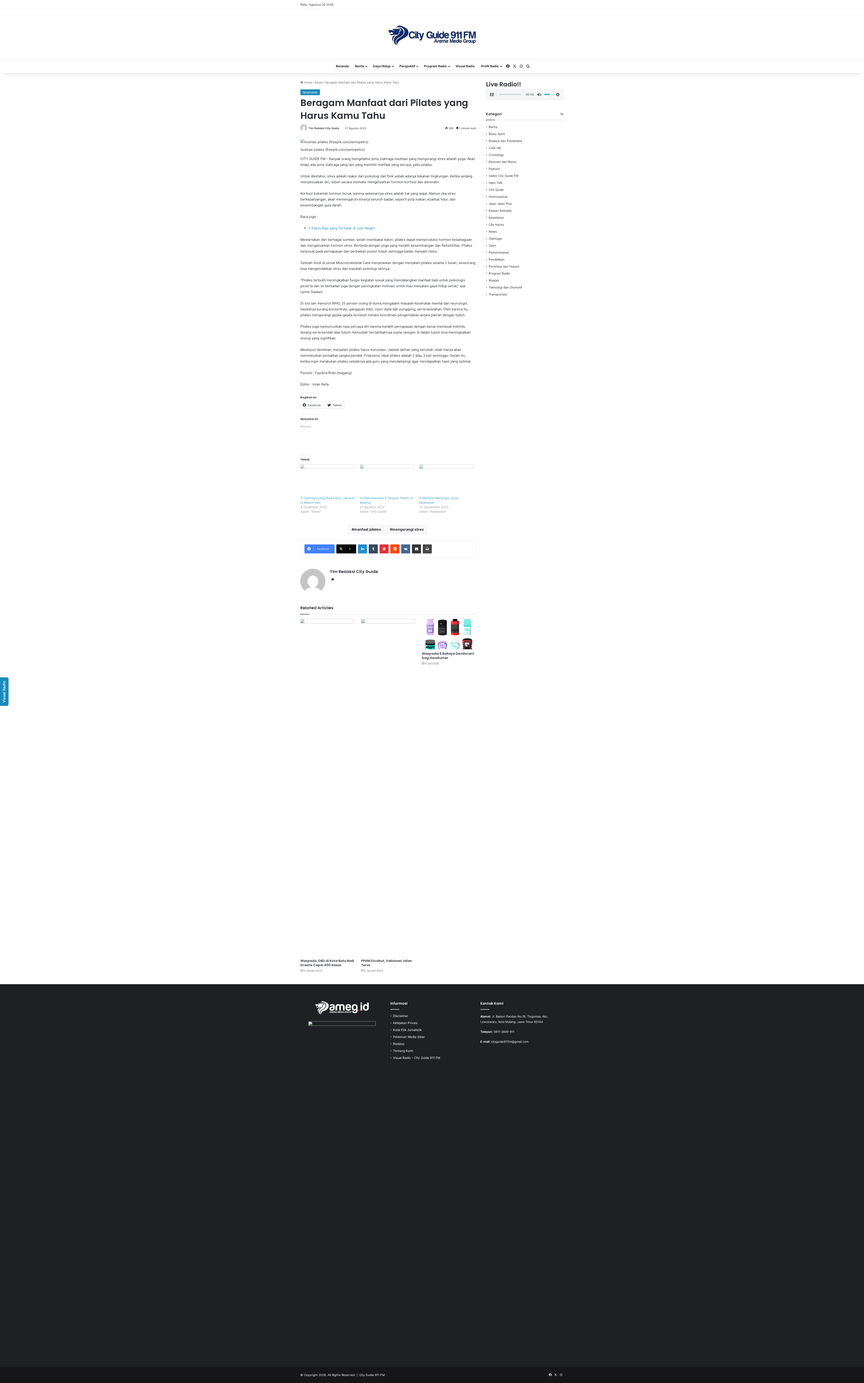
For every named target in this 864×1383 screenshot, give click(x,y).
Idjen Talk (495, 183)
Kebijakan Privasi (405, 1023)
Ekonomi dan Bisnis (502, 162)
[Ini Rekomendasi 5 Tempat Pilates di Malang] (387, 480)
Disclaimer (400, 1016)
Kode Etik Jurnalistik (407, 1030)
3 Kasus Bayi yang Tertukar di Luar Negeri (341, 228)
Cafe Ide (495, 148)
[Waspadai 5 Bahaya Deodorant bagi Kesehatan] (449, 634)
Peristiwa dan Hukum (504, 266)
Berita (359, 66)
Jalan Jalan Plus (500, 203)
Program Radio (435, 66)
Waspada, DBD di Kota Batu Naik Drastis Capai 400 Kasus (327, 963)
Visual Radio (465, 66)
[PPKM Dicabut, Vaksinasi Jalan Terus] (388, 788)
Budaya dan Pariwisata (505, 141)
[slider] (509, 94)
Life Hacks (496, 224)
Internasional (498, 197)
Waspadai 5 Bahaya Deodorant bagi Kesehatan (448, 655)
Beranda (342, 66)
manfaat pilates (367, 529)
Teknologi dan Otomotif (505, 287)
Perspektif (407, 66)
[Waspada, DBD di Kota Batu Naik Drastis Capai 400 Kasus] (327, 788)
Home (307, 82)
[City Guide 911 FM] (432, 34)
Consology (496, 155)
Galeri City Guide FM (503, 176)
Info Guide (496, 190)
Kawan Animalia (500, 210)
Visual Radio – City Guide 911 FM (416, 1058)
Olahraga (495, 238)
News (319, 82)
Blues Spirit (497, 134)
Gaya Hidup (382, 66)
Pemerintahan (499, 252)
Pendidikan (496, 259)
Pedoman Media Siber (409, 1037)
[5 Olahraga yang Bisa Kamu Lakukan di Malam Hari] (327, 480)
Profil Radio (490, 66)
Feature (494, 169)
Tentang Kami (403, 1051)
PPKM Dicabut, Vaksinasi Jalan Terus (386, 963)
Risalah (494, 280)
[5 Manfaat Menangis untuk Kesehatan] (446, 480)
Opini (492, 245)
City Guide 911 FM (372, 1375)
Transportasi (498, 294)
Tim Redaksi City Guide (323, 128)
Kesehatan (310, 92)
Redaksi (398, 1044)
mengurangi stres (408, 529)
